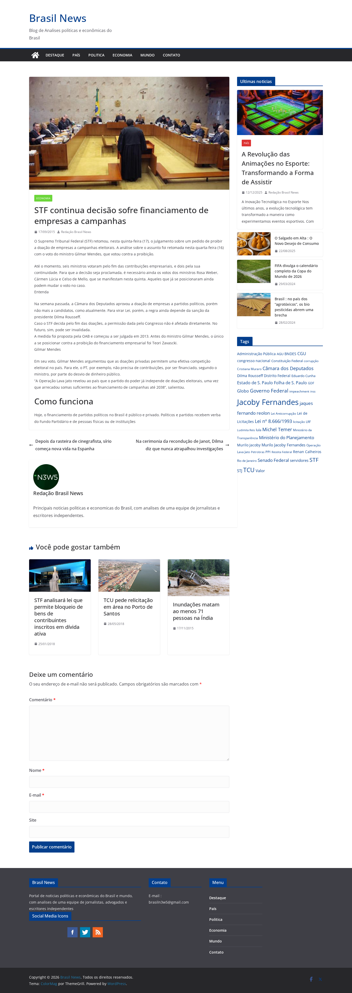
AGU (280, 354)
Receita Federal (282, 452)
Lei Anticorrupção (283, 413)
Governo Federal (269, 390)
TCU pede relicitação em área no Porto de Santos (128, 607)
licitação (299, 422)
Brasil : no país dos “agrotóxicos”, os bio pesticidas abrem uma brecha (294, 307)
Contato (171, 55)
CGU (301, 353)
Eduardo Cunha (303, 375)
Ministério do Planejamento (286, 437)
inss (312, 391)
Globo (243, 391)
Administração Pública (256, 353)
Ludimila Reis (246, 430)
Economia (122, 55)
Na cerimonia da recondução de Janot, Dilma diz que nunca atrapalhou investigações (179, 445)
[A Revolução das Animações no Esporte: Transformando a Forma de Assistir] (280, 112)
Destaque (55, 55)
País (76, 55)
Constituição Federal (287, 360)
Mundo (147, 55)
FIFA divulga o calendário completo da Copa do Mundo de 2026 (296, 271)
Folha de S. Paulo (290, 383)
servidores (299, 460)
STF (314, 459)
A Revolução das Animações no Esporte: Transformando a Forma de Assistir (278, 168)
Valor (260, 470)
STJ (239, 470)
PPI (268, 451)
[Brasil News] (35, 55)
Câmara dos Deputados (288, 368)
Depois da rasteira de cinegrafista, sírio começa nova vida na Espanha (73, 445)
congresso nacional (253, 360)
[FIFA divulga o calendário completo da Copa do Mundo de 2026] (254, 275)
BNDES (290, 353)
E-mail (36, 795)
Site (32, 820)
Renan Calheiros (307, 451)
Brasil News (57, 18)
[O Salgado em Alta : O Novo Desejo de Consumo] (254, 244)
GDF (311, 383)
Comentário (42, 700)
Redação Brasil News (76, 232)
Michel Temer (277, 429)
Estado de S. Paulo (255, 383)
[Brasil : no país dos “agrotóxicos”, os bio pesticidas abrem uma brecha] (254, 311)
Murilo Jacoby (249, 445)
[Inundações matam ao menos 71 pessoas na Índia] (198, 563)
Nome (37, 770)
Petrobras (257, 452)
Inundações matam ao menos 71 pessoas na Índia (196, 611)
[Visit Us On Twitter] (85, 929)
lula (258, 430)
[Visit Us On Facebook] (72, 929)
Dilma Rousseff (250, 375)
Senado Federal (273, 460)
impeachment (299, 391)
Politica (96, 55)
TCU (249, 470)
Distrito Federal (277, 375)
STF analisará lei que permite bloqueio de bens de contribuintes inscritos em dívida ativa (58, 617)
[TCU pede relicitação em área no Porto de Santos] (129, 563)
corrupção (311, 361)
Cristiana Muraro (249, 369)
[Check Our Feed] (97, 929)
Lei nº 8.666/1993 (273, 421)
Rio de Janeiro (247, 460)
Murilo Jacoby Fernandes (283, 444)
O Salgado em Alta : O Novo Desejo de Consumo (297, 241)
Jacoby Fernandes (268, 402)
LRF (308, 422)
